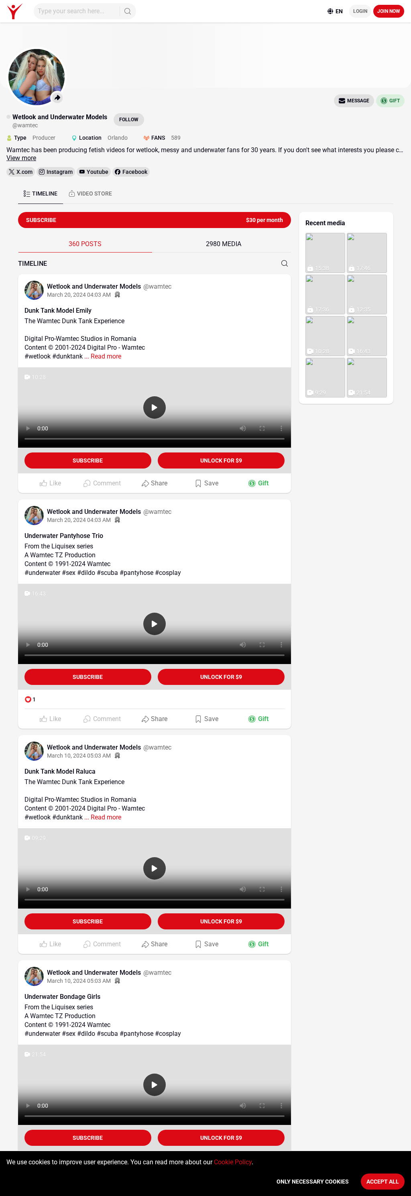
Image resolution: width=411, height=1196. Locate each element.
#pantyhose (136, 573)
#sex (68, 573)
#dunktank (67, 356)
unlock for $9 (221, 460)
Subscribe (88, 460)
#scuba (107, 573)
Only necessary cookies (313, 1181)
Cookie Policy (233, 1162)
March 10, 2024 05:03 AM (79, 755)
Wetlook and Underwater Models (94, 286)
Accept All (382, 1181)
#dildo (86, 573)
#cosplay (168, 573)
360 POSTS (85, 244)
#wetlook (37, 356)
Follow (128, 119)
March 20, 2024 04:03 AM (79, 294)
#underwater (42, 573)
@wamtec (157, 286)
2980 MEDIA (223, 244)
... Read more (102, 356)
